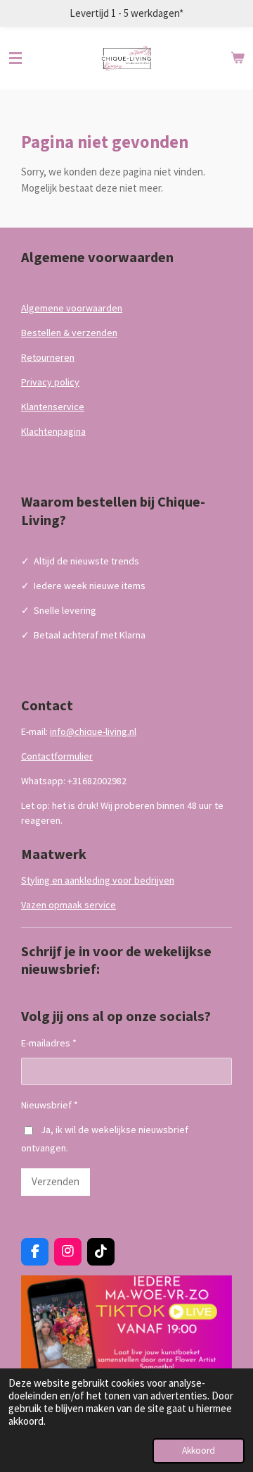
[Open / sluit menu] (15, 58)
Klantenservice (52, 406)
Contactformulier (57, 756)
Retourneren (47, 357)
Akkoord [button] (198, 1450)
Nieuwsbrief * (49, 1105)
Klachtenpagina (53, 431)
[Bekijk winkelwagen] (237, 58)
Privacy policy (50, 382)
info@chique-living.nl (93, 731)
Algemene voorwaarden (71, 308)
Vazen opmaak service (68, 904)
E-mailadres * (49, 1043)
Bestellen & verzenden (69, 332)
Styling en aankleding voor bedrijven (97, 880)
